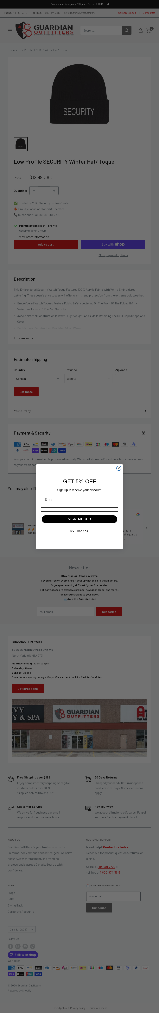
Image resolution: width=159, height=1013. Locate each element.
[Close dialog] (119, 468)
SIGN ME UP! (79, 519)
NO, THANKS (79, 530)
